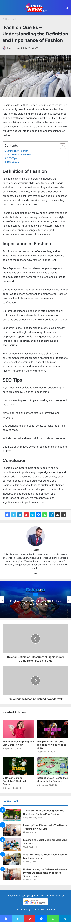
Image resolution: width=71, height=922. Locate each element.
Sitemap (51, 909)
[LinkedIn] (19, 514)
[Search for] (67, 9)
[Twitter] (13, 514)
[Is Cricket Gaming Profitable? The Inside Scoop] (18, 766)
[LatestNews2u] (35, 8)
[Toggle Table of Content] (61, 146)
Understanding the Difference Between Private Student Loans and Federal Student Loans (45, 873)
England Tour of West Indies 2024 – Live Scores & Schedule (35, 602)
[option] (35, 599)
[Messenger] (38, 514)
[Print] (63, 514)
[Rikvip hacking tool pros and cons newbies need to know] (52, 729)
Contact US (38, 909)
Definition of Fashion (17, 150)
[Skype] (32, 514)
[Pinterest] (26, 514)
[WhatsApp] (44, 514)
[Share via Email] (57, 514)
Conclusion (13, 162)
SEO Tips (12, 158)
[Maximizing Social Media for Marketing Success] (12, 844)
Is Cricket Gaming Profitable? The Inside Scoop (15, 780)
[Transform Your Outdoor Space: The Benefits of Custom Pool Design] (12, 815)
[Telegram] (51, 514)
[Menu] (4, 9)
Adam (9, 48)
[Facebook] (7, 514)
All (14, 19)
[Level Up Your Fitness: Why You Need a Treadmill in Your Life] (12, 830)
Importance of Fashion (19, 154)
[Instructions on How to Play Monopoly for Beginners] (52, 766)
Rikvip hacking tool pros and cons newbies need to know (51, 744)
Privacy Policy (23, 909)
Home (7, 19)
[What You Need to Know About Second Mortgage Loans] (12, 859)
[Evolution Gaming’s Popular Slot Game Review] (18, 729)
